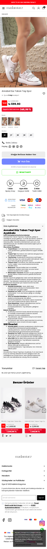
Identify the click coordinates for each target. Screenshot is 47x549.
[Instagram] (10, 520)
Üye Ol (41, 498)
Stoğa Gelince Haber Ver (23, 154)
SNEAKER (5, 14)
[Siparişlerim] (38, 8)
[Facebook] (3, 520)
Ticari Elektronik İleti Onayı (22, 504)
